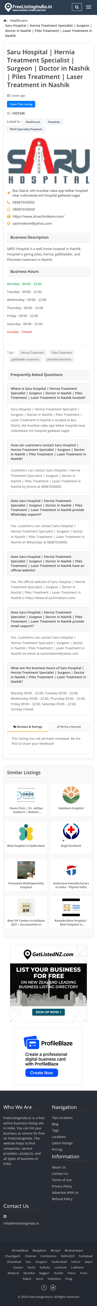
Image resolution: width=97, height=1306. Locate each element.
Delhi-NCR (67, 1256)
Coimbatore (48, 1256)
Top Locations (62, 1118)
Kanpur (18, 1267)
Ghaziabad (14, 1262)
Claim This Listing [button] (21, 104)
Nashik (58, 1273)
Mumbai (29, 1273)
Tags (55, 1130)
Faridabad (85, 1256)
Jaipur (88, 1262)
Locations (59, 1137)
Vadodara (54, 1279)
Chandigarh (12, 1256)
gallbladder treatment (25, 359)
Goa (28, 1262)
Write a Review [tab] (70, 727)
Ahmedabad (20, 1250)
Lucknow (60, 1267)
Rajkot (27, 1279)
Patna (72, 1273)
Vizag (68, 1279)
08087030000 (23, 202)
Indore (75, 1262)
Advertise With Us (65, 1192)
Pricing (57, 1149)
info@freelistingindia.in (21, 1223)
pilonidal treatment (59, 359)
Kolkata (45, 1267)
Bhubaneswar (74, 1250)
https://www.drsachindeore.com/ (39, 216)
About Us (59, 1167)
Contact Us (60, 1173)
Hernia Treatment (32, 352)
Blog (55, 1124)
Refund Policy (62, 1199)
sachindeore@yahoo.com (32, 223)
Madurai (13, 1273)
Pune (83, 1273)
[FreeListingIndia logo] (28, 7)
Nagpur (44, 1273)
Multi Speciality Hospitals (26, 129)
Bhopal (55, 1250)
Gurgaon (41, 1262)
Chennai (30, 1256)
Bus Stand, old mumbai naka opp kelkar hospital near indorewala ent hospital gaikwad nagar (50, 192)
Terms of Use (62, 1180)
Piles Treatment (62, 352)
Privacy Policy (62, 1186)
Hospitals (54, 122)
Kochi (31, 1267)
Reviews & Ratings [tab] (29, 727)
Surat (39, 1279)
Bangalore (39, 1250)
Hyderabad (59, 1262)
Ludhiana (77, 1267)
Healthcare (18, 20)
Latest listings (62, 1143)
